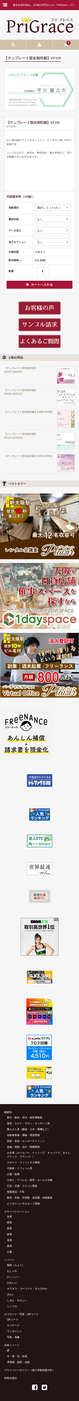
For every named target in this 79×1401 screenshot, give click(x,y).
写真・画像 (13, 1337)
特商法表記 (10, 1378)
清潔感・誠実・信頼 (18, 1362)
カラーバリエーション (16, 1211)
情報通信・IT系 (15, 1191)
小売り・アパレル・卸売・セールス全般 (29, 1180)
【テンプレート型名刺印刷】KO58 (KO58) (28, 412)
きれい (11, 1294)
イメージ (9, 1259)
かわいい (12, 1282)
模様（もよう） (16, 1265)
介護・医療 (13, 1174)
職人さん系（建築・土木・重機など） (28, 1129)
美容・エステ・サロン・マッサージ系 (28, 1123)
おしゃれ (12, 1271)
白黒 (9, 1251)
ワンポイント (14, 1331)
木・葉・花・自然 (17, 1356)
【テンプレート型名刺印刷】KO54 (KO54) (28, 456)
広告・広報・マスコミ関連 (22, 1186)
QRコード (12, 1319)
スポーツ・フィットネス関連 (23, 1162)
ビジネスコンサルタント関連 (23, 1203)
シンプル (12, 1306)
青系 (9, 1240)
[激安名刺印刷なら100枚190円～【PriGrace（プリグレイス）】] (39, 32)
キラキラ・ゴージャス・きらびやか (27, 1288)
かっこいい (13, 1276)
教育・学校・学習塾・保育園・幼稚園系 (29, 1197)
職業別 (8, 1112)
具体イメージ (11, 1345)
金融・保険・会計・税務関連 (23, 1146)
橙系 (9, 1222)
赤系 (9, 1216)
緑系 (9, 1234)
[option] (39, 89)
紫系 (9, 1246)
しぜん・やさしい (17, 1300)
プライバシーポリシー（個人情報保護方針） (29, 1370)
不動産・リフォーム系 (19, 1168)
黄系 (9, 1228)
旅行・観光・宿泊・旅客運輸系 (24, 1117)
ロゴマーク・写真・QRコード (21, 1314)
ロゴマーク (13, 1325)
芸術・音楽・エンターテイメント (26, 1141)
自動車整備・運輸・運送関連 (23, 1135)
